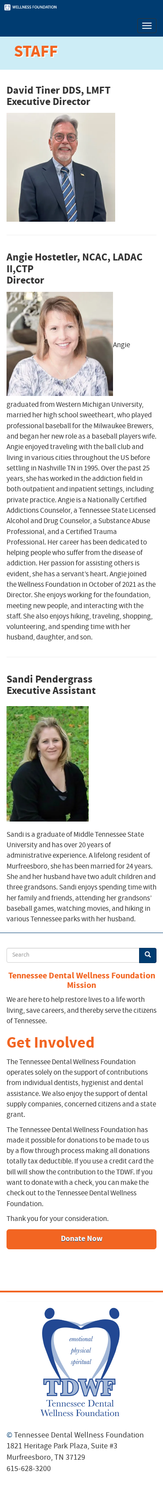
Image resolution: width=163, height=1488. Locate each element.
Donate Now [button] (82, 1239)
